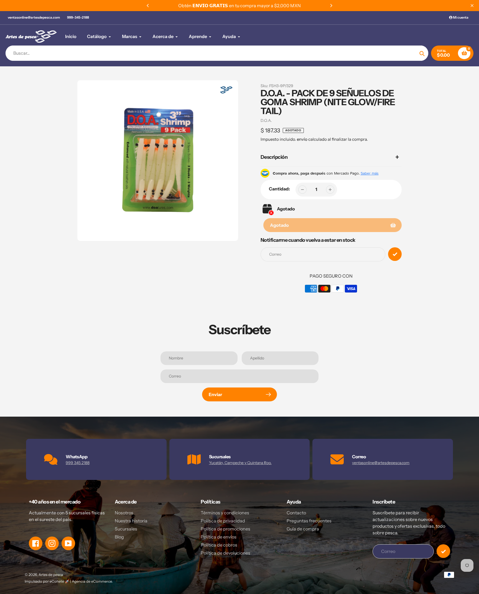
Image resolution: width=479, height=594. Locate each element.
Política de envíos (218, 537)
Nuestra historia (131, 520)
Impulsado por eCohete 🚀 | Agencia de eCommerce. (69, 581)
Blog (119, 537)
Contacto (296, 512)
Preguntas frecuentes (309, 520)
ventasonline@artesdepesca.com (34, 17)
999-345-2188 (78, 17)
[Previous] (148, 5)
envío (302, 139)
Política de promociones (225, 529)
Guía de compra (303, 529)
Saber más (370, 173)
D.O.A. (266, 120)
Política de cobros (219, 545)
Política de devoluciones (225, 553)
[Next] (331, 5)
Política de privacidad (223, 520)
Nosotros (124, 512)
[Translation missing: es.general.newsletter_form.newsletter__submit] (443, 551)
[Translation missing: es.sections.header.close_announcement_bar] (472, 5)
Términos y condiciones (225, 512)
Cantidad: (279, 189)
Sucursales (126, 529)
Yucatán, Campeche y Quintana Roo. (240, 462)
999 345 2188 (78, 462)
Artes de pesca (51, 574)
